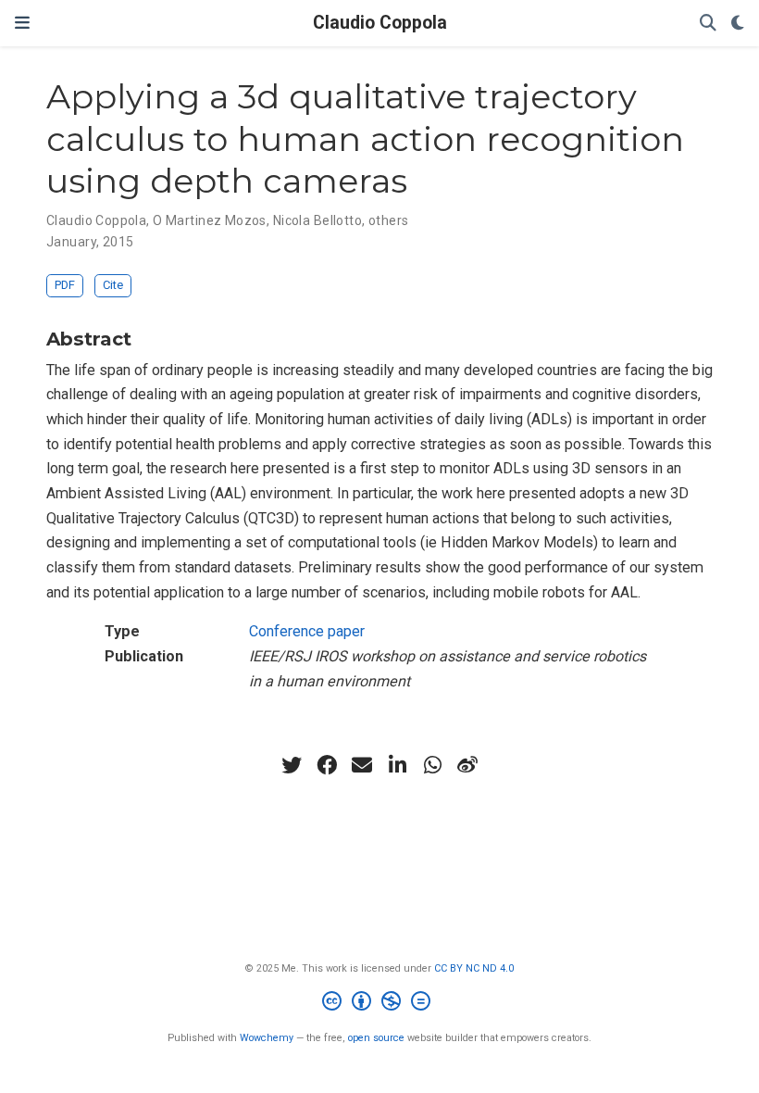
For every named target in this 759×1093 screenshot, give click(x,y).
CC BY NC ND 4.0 (474, 968)
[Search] (708, 23)
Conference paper (307, 631)
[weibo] (467, 765)
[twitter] (291, 765)
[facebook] (327, 765)
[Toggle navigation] (22, 22)
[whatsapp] (432, 765)
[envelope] (362, 765)
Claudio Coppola (380, 22)
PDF (65, 285)
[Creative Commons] (380, 1003)
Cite (113, 285)
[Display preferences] (737, 23)
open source (376, 1038)
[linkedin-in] (397, 765)
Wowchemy (266, 1038)
